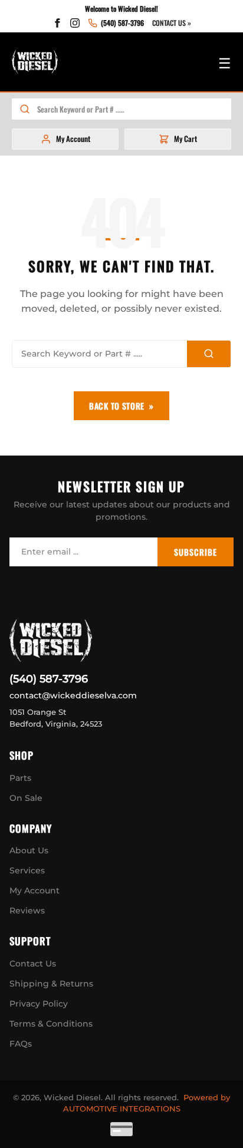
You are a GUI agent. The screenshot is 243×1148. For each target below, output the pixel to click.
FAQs (20, 1043)
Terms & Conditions (51, 1023)
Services (27, 870)
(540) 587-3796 (48, 678)
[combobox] (134, 109)
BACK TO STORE (117, 406)
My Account (34, 890)
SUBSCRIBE (195, 552)
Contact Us (32, 963)
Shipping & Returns (51, 983)
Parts (20, 778)
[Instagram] (75, 23)
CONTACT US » (171, 23)
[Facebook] (57, 23)
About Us (28, 850)
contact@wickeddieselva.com (73, 695)
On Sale (25, 798)
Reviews (27, 910)
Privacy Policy (38, 1003)
